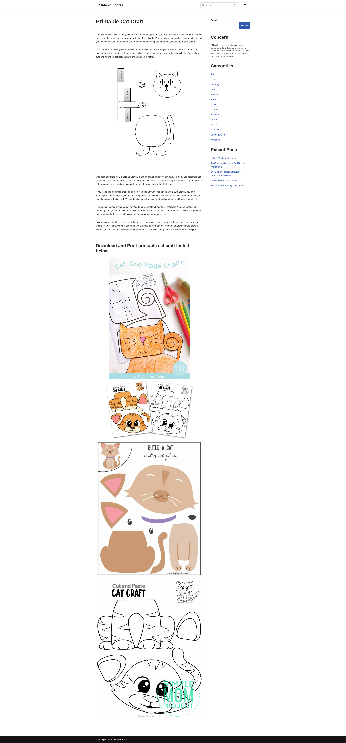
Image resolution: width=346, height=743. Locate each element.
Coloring (215, 84)
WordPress (121, 739)
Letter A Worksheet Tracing (223, 158)
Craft (213, 89)
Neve (100, 739)
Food (213, 99)
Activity (214, 74)
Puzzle (214, 124)
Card (213, 79)
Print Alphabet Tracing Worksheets (227, 185)
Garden (214, 109)
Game (214, 104)
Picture (214, 119)
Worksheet (216, 140)
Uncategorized (218, 135)
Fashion (215, 94)
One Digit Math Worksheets (224, 180)
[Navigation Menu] (245, 5)
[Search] (235, 5)
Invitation (215, 114)
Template (215, 129)
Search (214, 20)
